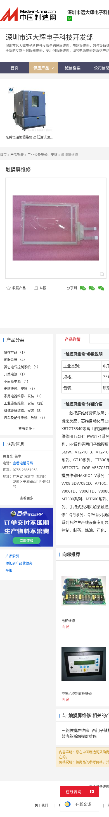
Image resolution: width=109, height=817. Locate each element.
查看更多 (26, 428)
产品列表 (17, 154)
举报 (42, 288)
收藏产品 (18, 288)
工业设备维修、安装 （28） (25, 403)
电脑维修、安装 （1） (20, 388)
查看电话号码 (23, 463)
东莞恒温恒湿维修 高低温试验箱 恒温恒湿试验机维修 (45, 137)
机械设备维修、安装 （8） (24, 410)
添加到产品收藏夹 (19, 563)
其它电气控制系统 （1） (22, 367)
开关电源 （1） (15, 374)
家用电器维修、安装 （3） (24, 396)
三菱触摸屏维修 (75, 730)
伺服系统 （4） (15, 359)
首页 (3, 154)
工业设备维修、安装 (42, 154)
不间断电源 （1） (17, 381)
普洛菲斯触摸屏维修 (79, 736)
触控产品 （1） (15, 352)
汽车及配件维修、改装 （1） (25, 417)
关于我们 (41, 805)
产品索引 (12, 556)
